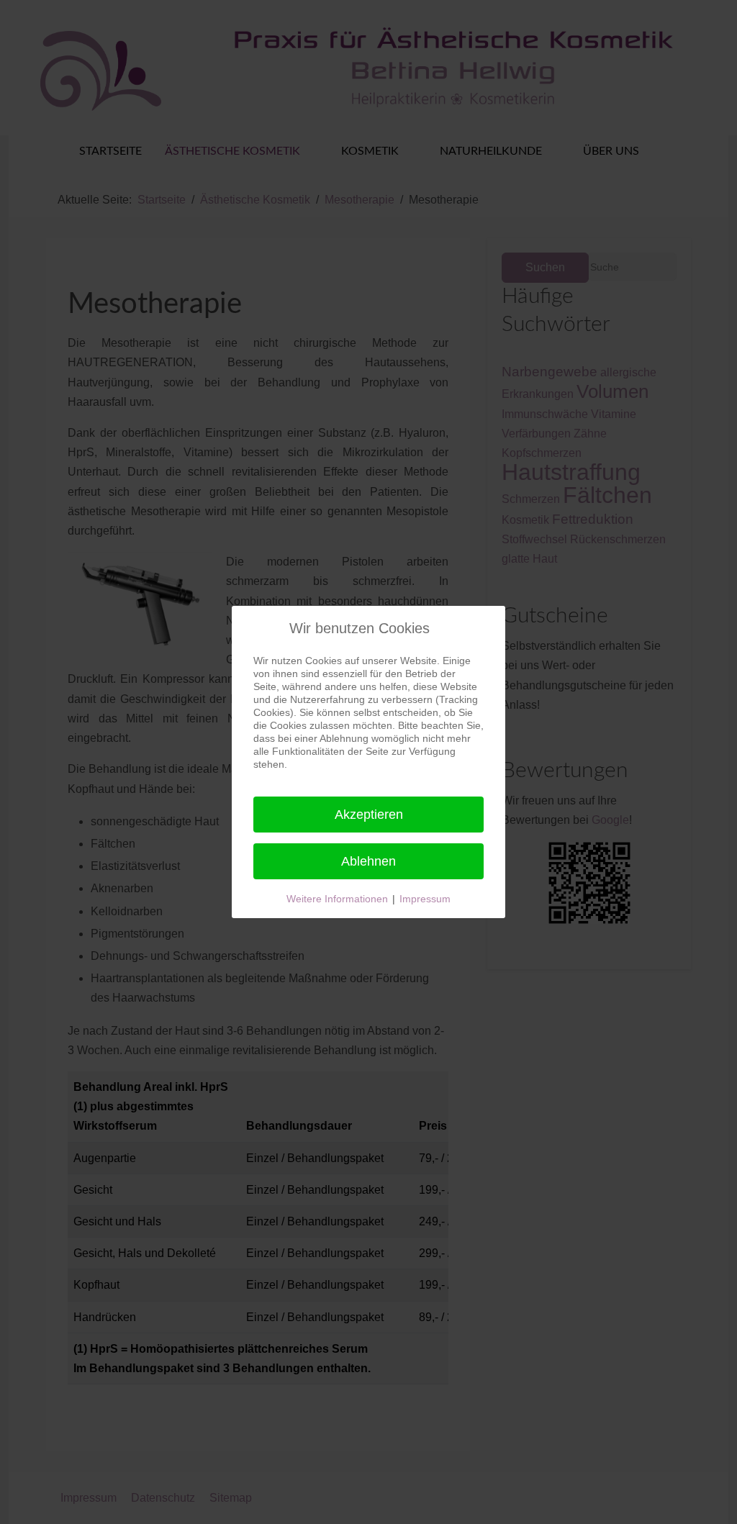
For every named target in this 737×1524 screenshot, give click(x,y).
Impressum (425, 898)
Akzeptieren (369, 814)
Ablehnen (368, 861)
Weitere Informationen (337, 898)
